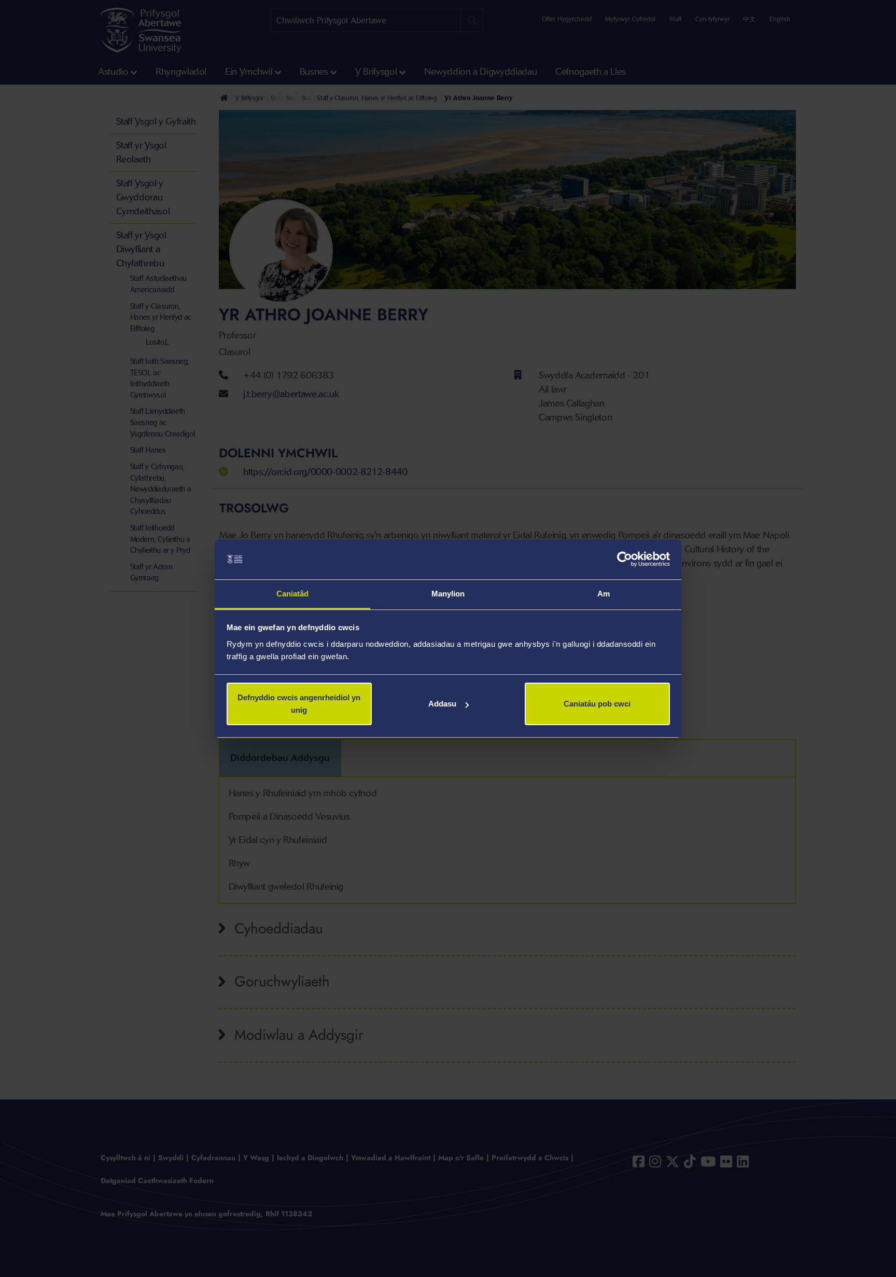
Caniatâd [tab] (292, 593)
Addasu (442, 703)
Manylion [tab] (448, 593)
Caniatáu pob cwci (597, 703)
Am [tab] (603, 593)
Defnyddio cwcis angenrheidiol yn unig (298, 703)
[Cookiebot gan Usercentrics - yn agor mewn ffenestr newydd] (624, 559)
